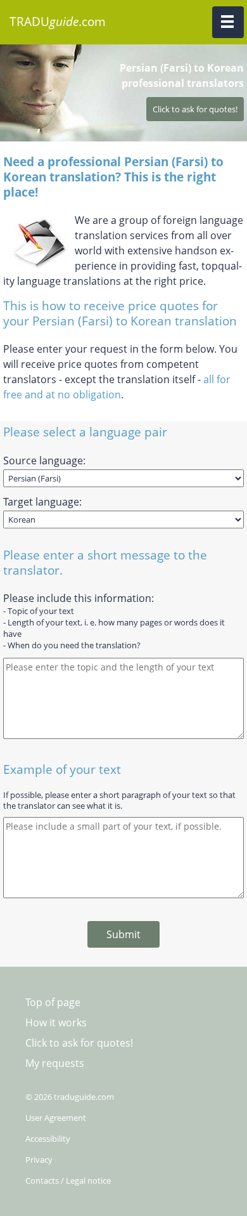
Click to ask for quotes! (79, 1043)
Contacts (42, 1180)
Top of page (52, 1002)
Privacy (39, 1159)
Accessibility (47, 1138)
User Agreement (55, 1117)
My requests (54, 1063)
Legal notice (88, 1180)
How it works (56, 1023)
